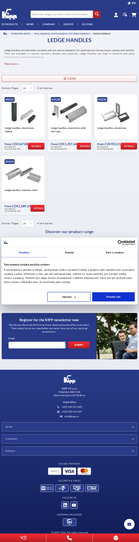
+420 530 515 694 (71, 411)
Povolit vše (113, 296)
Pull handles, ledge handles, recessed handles (62, 34)
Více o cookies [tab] (115, 252)
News (9, 427)
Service (10, 451)
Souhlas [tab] (24, 252)
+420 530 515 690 (71, 407)
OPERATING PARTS (20, 34)
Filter (72, 78)
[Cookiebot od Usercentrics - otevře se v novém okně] (120, 242)
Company (48, 24)
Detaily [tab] (69, 252)
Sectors (87, 24)
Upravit (67, 296)
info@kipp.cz (71, 416)
